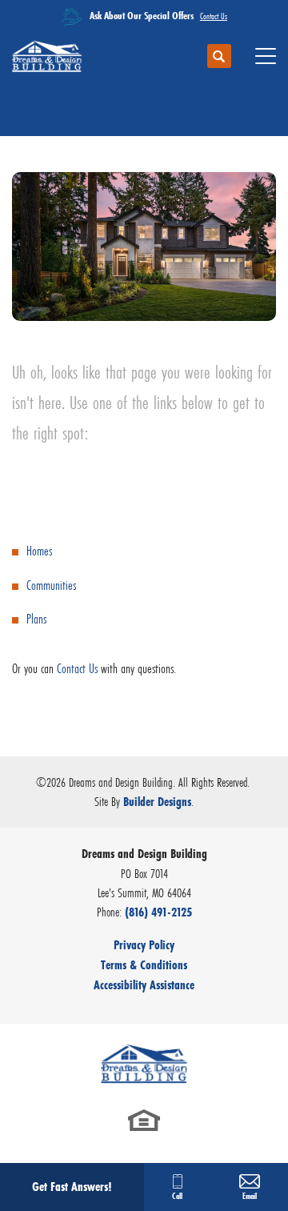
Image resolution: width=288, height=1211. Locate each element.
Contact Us (77, 668)
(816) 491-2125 (158, 912)
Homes (39, 551)
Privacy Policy (144, 944)
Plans (36, 619)
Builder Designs (157, 801)
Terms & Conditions (144, 964)
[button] (219, 57)
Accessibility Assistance (144, 984)
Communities (51, 585)
